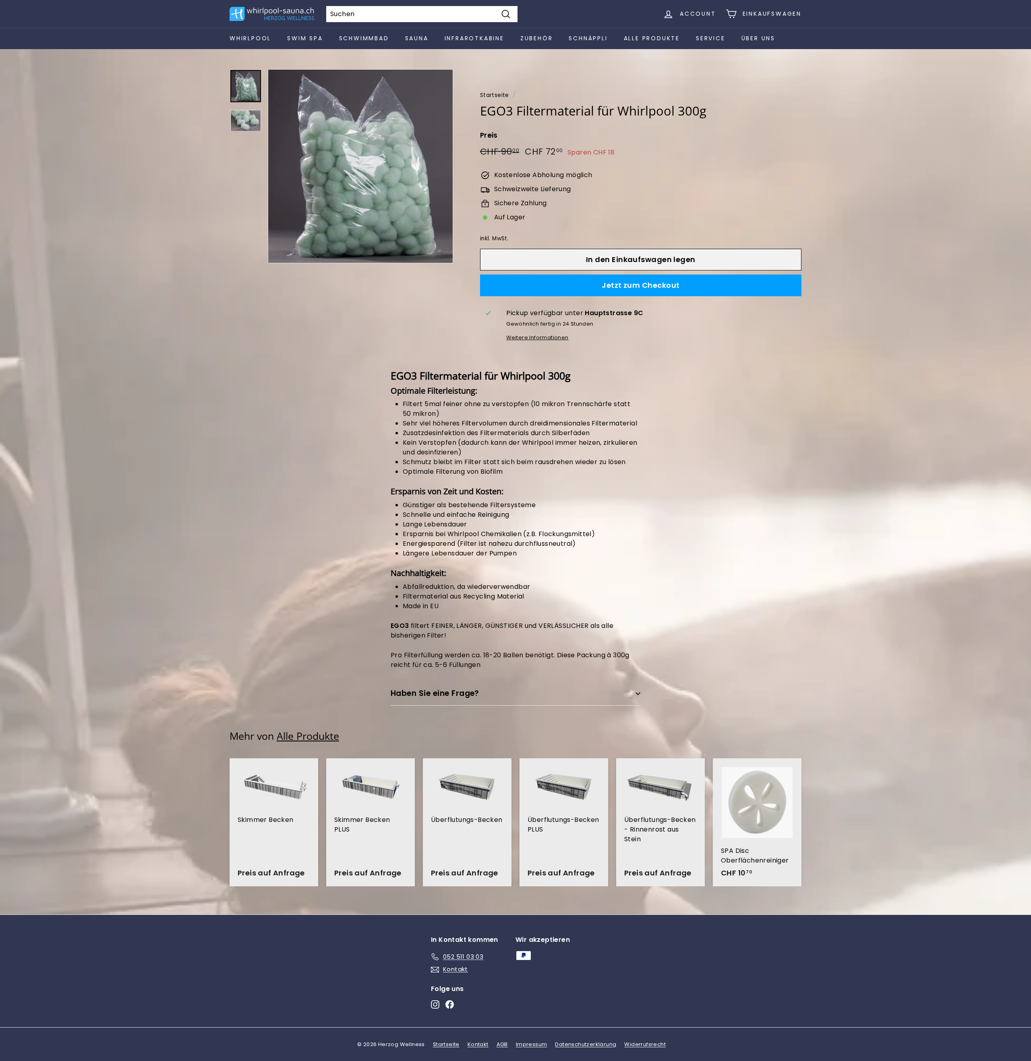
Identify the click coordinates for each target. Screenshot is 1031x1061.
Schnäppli (588, 38)
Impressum (531, 1044)
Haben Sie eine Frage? (435, 693)
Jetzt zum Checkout (640, 285)
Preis (489, 135)
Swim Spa (305, 38)
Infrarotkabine (474, 38)
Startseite (494, 95)
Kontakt (478, 1044)
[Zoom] (360, 166)
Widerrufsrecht (645, 1044)
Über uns (758, 38)
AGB (502, 1044)
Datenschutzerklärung (585, 1044)
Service (710, 38)
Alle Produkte (652, 38)
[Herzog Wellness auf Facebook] (449, 1004)
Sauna (417, 38)
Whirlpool (250, 38)
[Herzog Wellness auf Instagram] (435, 1004)
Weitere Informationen (537, 337)
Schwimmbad (364, 38)
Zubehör (536, 38)
